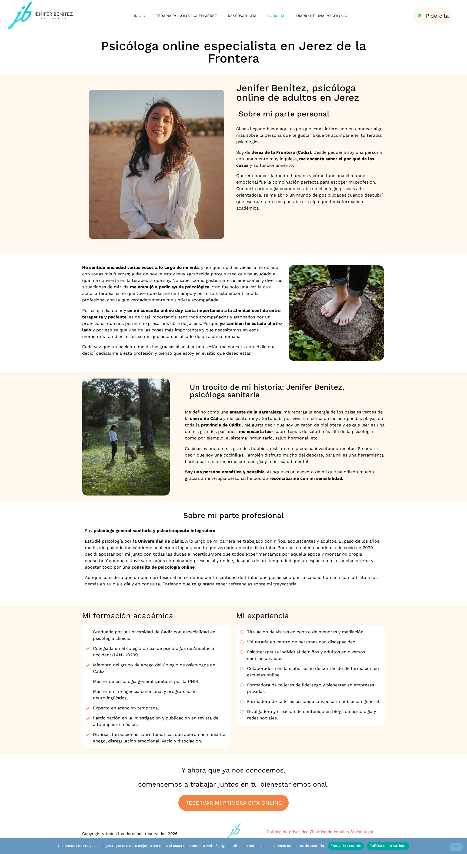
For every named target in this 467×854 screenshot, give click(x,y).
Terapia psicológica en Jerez (186, 16)
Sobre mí (276, 16)
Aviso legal (362, 831)
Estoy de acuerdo (346, 845)
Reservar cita (242, 16)
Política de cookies (330, 831)
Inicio (139, 16)
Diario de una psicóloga (321, 16)
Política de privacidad (288, 831)
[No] (456, 847)
